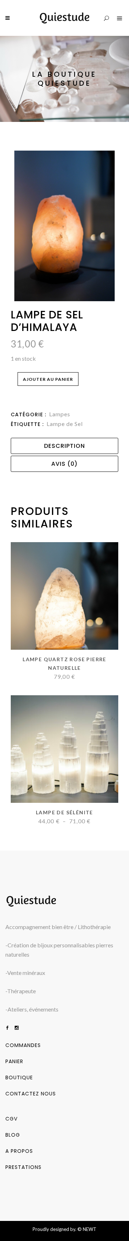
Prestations (23, 1167)
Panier (14, 1061)
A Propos (19, 1151)
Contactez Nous (30, 1093)
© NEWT (86, 1229)
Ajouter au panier (48, 379)
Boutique (19, 1077)
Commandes (23, 1045)
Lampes (59, 414)
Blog (12, 1134)
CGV (11, 1118)
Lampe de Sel (65, 423)
